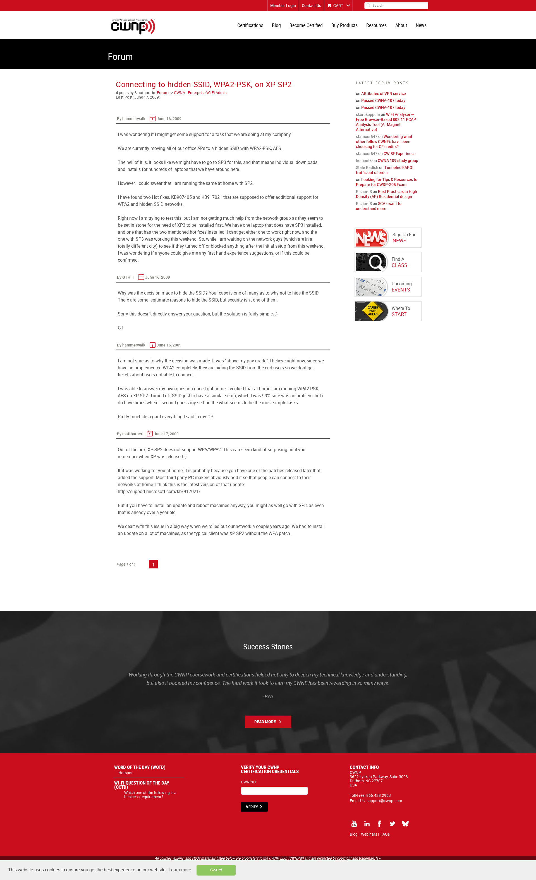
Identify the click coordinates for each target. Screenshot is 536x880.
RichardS (364, 191)
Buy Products (344, 25)
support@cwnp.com (384, 800)
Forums (163, 92)
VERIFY (252, 806)
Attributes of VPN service (383, 93)
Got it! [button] (216, 870)
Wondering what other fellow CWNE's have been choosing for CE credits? (384, 141)
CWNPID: (249, 782)
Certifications (250, 25)
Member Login (283, 5)
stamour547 (366, 136)
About (401, 25)
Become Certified (306, 25)
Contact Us (311, 5)
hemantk (364, 160)
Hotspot (125, 772)
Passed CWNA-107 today (383, 100)
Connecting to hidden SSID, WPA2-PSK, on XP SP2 (204, 84)
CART (338, 5)
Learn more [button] (180, 869)
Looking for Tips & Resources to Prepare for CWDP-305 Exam (386, 182)
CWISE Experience (400, 153)
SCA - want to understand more (378, 206)
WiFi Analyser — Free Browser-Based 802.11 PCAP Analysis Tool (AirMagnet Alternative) (386, 122)
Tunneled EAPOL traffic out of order (385, 170)
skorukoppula (368, 114)
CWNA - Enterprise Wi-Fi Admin (200, 92)
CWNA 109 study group (398, 160)
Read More (265, 721)
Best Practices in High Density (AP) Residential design (386, 194)
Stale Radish (367, 167)
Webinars (369, 834)
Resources (376, 25)
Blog (276, 25)
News (421, 25)
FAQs (385, 834)
